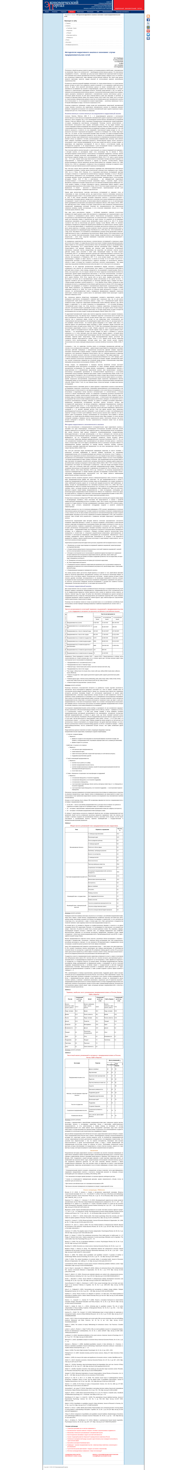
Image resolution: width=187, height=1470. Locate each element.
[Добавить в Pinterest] (148, 30)
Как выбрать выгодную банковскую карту (78, 1443)
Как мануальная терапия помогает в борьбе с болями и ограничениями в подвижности (91, 1430)
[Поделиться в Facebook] (148, 19)
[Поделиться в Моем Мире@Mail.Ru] (148, 27)
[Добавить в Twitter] (148, 34)
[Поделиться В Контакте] (148, 38)
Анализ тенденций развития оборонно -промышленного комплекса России (88, 1437)
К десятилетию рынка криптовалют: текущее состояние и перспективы (87, 1448)
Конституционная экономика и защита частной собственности (84, 1434)
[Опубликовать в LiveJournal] (148, 23)
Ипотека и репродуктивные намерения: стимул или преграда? (84, 1451)
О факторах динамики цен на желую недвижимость (81, 1428)
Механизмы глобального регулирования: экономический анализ (85, 1432)
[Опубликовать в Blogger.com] (148, 16)
